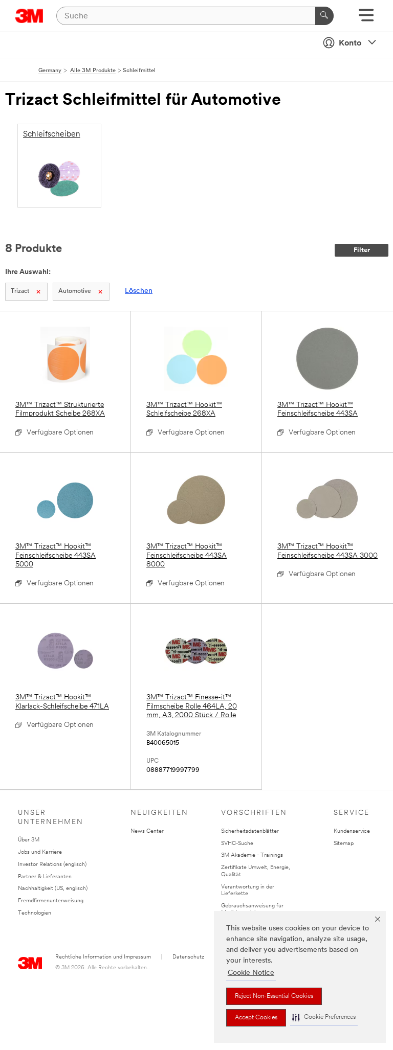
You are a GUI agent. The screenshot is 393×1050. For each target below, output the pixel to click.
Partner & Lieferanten (45, 877)
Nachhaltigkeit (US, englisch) (53, 889)
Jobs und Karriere (40, 852)
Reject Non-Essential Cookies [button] (274, 996)
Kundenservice (352, 831)
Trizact (20, 291)
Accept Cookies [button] (256, 1018)
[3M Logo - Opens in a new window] (29, 16)
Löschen (138, 291)
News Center (147, 831)
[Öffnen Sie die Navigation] (366, 18)
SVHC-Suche (237, 844)
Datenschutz (188, 957)
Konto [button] (350, 43)
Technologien (34, 913)
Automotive (74, 291)
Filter (362, 250)
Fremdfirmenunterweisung (50, 901)
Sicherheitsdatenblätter (250, 831)
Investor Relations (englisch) (52, 865)
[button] (324, 1017)
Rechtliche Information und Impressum (103, 957)
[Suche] (324, 16)
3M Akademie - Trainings (252, 855)
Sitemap (344, 844)
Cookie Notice (251, 973)
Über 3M (28, 840)
